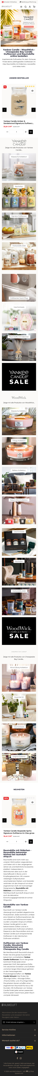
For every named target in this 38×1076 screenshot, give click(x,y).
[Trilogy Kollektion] (19, 451)
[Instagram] (21, 1059)
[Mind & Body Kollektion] (19, 678)
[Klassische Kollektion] (19, 167)
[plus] (26, 132)
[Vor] (33, 110)
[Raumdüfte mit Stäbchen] (19, 347)
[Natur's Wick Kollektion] (19, 510)
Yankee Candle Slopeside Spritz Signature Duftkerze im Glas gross (19, 832)
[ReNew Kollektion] (19, 481)
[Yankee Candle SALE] (19, 377)
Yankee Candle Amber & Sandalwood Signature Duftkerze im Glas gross (19, 122)
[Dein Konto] (30, 7)
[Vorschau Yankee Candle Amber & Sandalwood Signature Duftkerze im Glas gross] (32, 91)
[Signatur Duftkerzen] (19, 226)
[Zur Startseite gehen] (7, 6)
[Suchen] (25, 7)
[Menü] (21, 7)
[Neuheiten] (19, 197)
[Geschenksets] (19, 317)
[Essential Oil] (19, 707)
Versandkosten (8, 1065)
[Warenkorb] (34, 7)
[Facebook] (17, 1059)
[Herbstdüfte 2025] (19, 256)
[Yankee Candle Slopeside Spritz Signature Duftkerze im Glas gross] (19, 811)
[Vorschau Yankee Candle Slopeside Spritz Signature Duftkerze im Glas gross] (32, 802)
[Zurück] (4, 110)
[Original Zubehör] (19, 767)
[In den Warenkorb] (31, 132)
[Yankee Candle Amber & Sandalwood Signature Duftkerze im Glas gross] (19, 101)
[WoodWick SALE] (19, 631)
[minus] (7, 132)
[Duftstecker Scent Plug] (19, 288)
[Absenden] (34, 1022)
